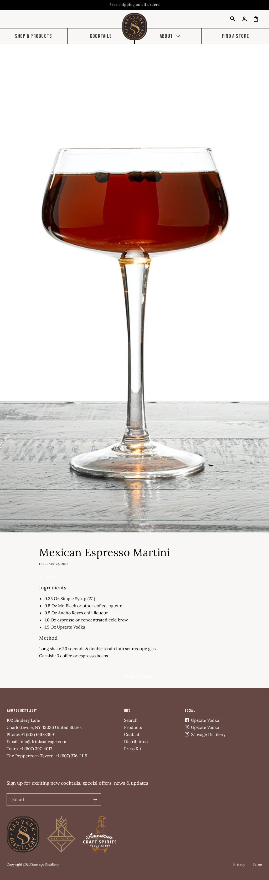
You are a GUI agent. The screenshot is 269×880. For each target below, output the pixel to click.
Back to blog (138, 676)
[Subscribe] (95, 799)
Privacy (239, 864)
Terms (257, 864)
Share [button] (50, 577)
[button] (168, 36)
